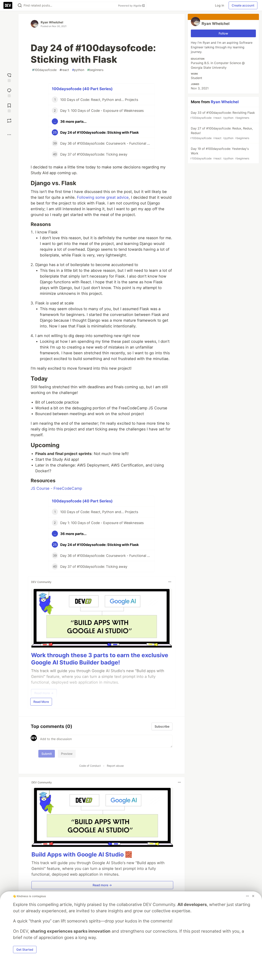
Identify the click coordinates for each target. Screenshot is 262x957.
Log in (219, 5)
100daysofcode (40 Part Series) (82, 89)
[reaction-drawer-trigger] (9, 77)
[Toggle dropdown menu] (170, 582)
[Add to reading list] (9, 107)
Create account (243, 5)
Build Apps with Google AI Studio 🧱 (81, 854)
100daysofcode (44, 70)
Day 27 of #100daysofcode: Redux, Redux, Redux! (221, 133)
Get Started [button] (24, 949)
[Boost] (9, 121)
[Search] (20, 5)
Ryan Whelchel (52, 22)
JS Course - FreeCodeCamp (56, 488)
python (78, 70)
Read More (41, 702)
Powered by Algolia (130, 5)
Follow (223, 33)
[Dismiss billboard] (253, 896)
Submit (46, 754)
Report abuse (115, 765)
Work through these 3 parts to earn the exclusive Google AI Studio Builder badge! (99, 659)
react (64, 70)
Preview (67, 754)
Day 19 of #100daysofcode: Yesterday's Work (219, 153)
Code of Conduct (90, 765)
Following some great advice (103, 197)
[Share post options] (9, 134)
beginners (95, 70)
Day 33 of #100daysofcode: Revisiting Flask (222, 115)
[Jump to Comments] (9, 92)
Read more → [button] (102, 885)
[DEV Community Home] (8, 5)
